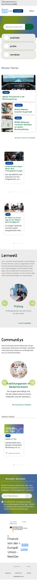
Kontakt (29, 573)
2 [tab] (13, 192)
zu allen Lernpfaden (24, 323)
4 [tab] (19, 192)
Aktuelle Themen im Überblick (25, 138)
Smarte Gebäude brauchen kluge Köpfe (23, 110)
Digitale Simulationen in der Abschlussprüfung (13, 97)
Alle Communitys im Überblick (21, 405)
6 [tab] (24, 192)
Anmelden (18, 11)
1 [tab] (10, 192)
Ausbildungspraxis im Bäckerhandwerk (18, 385)
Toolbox (24, 521)
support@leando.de (18, 576)
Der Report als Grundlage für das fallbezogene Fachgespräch (13, 220)
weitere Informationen (14, 453)
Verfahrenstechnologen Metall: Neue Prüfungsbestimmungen (14, 168)
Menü (31, 11)
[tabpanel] (18, 167)
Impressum (8, 573)
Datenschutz (18, 573)
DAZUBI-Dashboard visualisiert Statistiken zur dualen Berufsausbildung (23, 126)
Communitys (13, 521)
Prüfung (18, 306)
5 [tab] (21, 192)
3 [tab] (16, 192)
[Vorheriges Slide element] (4, 192)
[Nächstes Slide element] (32, 192)
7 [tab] (27, 192)
